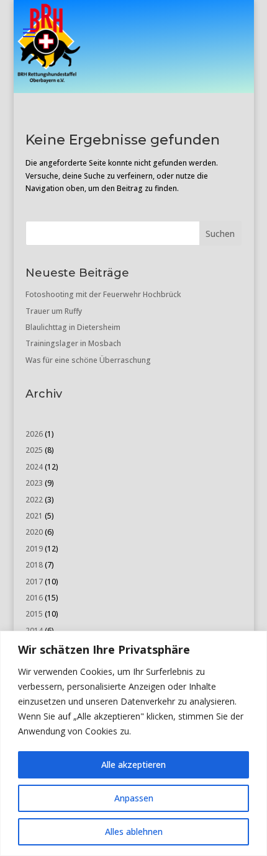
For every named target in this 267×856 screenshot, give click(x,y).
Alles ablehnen (134, 831)
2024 (34, 466)
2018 (34, 565)
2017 (34, 581)
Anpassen (133, 798)
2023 (34, 483)
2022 (34, 499)
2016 (34, 597)
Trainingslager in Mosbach (73, 343)
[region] (133, 743)
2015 (34, 614)
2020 (34, 532)
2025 (34, 450)
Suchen (220, 233)
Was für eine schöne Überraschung (88, 360)
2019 (34, 548)
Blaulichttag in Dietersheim (72, 327)
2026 (34, 434)
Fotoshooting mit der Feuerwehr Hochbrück (103, 294)
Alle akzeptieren (133, 764)
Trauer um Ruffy (53, 311)
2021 (34, 515)
